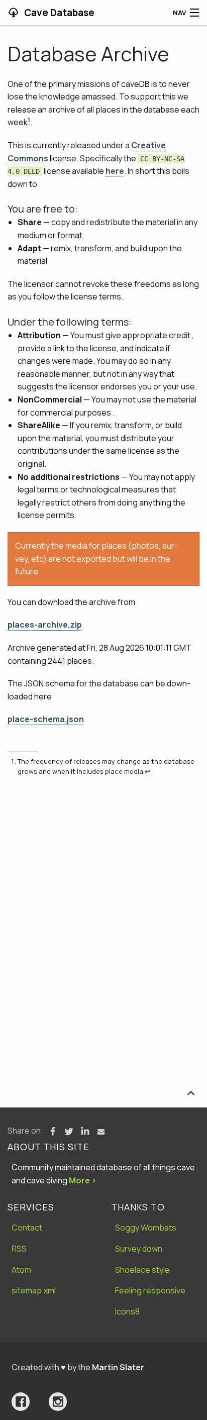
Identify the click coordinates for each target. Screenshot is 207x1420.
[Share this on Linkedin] (85, 1132)
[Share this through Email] (101, 1132)
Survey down (138, 1248)
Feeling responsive (150, 1290)
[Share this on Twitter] (69, 1132)
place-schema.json (46, 719)
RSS (19, 1248)
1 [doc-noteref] (29, 120)
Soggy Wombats (145, 1227)
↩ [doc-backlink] (147, 771)
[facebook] (21, 1401)
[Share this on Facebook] (53, 1132)
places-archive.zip (45, 624)
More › (82, 1180)
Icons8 (127, 1311)
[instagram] (58, 1401)
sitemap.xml (34, 1290)
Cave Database (58, 12)
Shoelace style (142, 1269)
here (115, 170)
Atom (21, 1269)
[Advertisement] (103, 895)
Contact (27, 1227)
